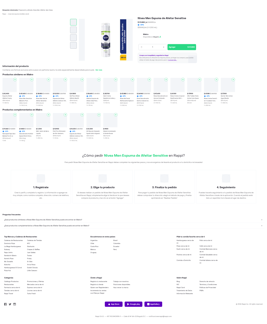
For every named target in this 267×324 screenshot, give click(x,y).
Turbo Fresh (31, 294)
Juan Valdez (31, 253)
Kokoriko (7, 265)
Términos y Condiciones (208, 285)
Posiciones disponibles (121, 285)
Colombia (116, 243)
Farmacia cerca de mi (12, 288)
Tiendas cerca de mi (11, 291)
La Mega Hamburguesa (12, 247)
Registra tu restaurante (98, 282)
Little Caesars (32, 271)
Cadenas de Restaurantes (13, 240)
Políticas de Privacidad (208, 288)
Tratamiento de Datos (184, 291)
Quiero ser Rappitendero (99, 288)
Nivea (51, 10)
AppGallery (154, 304)
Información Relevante (185, 294)
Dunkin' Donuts (32, 268)
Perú (115, 250)
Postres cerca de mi (184, 255)
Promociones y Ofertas (35, 282)
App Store (115, 304)
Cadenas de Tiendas (34, 240)
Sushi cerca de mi (183, 249)
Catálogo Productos (11, 282)
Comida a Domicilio (184, 260)
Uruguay (93, 253)
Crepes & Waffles (33, 250)
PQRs (202, 291)
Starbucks (30, 247)
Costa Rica (94, 247)
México (93, 250)
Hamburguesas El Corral (13, 268)
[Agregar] (15, 79)
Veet (47, 10)
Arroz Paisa (31, 265)
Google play (135, 304)
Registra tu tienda (96, 285)
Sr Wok (29, 262)
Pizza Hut (7, 271)
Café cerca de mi (206, 246)
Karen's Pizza (8, 259)
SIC (178, 285)
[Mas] (164, 47)
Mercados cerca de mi (35, 285)
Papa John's (8, 253)
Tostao (29, 256)
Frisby (29, 259)
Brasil (115, 240)
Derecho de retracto (207, 282)
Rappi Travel (8, 294)
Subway (7, 250)
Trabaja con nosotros (121, 282)
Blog (178, 282)
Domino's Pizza (9, 243)
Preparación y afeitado (26, 10)
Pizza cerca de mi (183, 246)
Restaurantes (9, 285)
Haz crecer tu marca (120, 288)
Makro (145, 34)
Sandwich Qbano (10, 256)
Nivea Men (36, 10)
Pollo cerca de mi (206, 240)
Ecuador (116, 247)
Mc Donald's (8, 262)
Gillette (42, 10)
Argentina (93, 240)
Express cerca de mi (34, 288)
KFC (28, 243)
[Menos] (141, 47)
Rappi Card (181, 288)
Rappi (4, 14)
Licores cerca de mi (34, 291)
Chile (92, 243)
